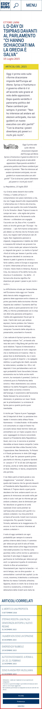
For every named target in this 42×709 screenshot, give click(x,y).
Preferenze (21, 701)
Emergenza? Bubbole (13, 646)
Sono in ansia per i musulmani (17, 670)
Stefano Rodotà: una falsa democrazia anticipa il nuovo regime (17, 623)
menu (31, 5)
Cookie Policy (21, 706)
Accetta (21, 696)
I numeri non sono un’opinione (17, 636)
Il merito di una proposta (15, 609)
